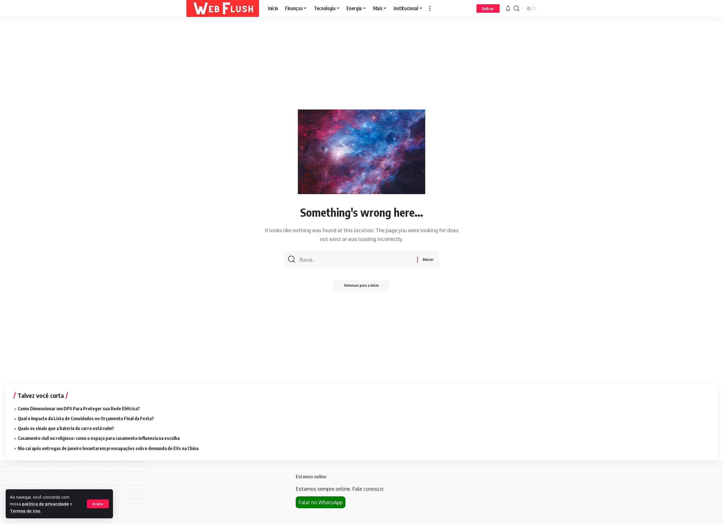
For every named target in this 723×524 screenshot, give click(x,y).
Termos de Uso (25, 510)
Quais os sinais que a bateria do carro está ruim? (66, 428)
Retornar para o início (361, 285)
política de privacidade (45, 503)
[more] (430, 8)
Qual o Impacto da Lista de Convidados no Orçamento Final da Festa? (86, 418)
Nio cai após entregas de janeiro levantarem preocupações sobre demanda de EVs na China (108, 448)
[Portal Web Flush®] (222, 8)
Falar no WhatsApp (321, 502)
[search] (516, 8)
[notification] (508, 8)
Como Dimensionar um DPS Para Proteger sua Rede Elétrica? (79, 408)
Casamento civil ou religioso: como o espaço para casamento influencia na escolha (99, 438)
